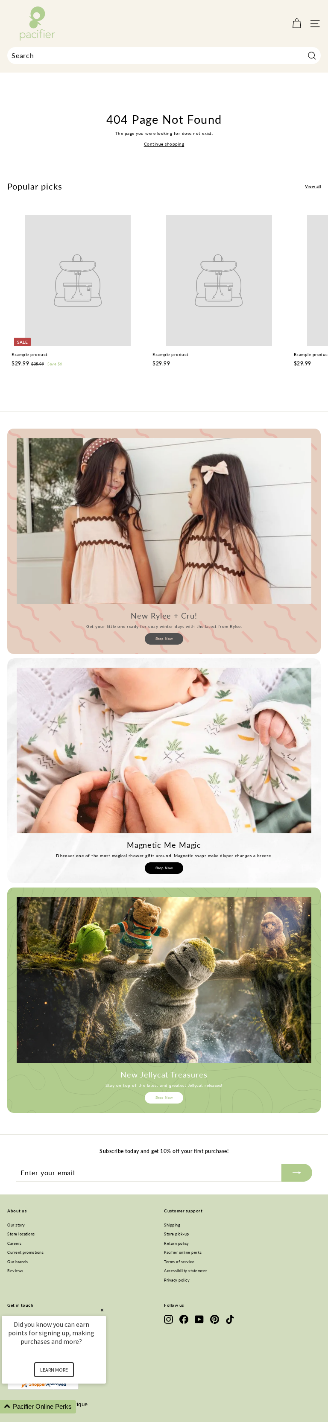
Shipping (172, 1225)
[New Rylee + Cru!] (164, 521)
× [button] (102, 1310)
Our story (16, 1225)
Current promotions (25, 1252)
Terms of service (179, 1261)
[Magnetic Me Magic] (164, 750)
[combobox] (164, 55)
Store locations (21, 1234)
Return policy (176, 1243)
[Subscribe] (296, 1173)
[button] (64, 1406)
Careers (14, 1243)
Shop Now (164, 639)
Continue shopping (164, 143)
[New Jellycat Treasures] (164, 980)
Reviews (15, 1270)
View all (313, 186)
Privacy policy (177, 1280)
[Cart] (297, 23)
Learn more (54, 1370)
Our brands (17, 1261)
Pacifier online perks (183, 1252)
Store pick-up (176, 1234)
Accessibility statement (185, 1270)
